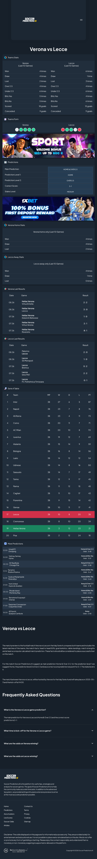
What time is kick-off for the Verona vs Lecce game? (27, 730)
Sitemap (27, 821)
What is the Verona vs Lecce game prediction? (25, 709)
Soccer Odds (9, 821)
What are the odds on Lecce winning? (21, 756)
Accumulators (9, 814)
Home (6, 806)
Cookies (27, 818)
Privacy (27, 814)
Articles (6, 825)
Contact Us (28, 806)
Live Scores (8, 818)
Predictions (8, 810)
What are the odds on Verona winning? (21, 743)
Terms (26, 810)
